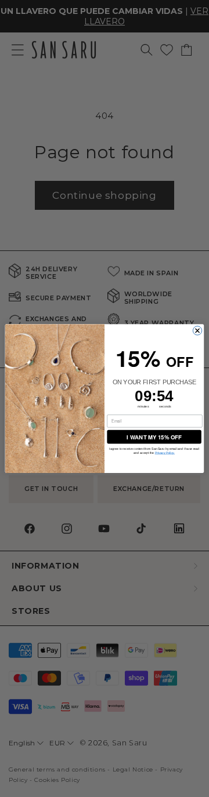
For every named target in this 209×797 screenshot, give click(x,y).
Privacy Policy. (165, 452)
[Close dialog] (197, 330)
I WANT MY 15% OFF (154, 436)
